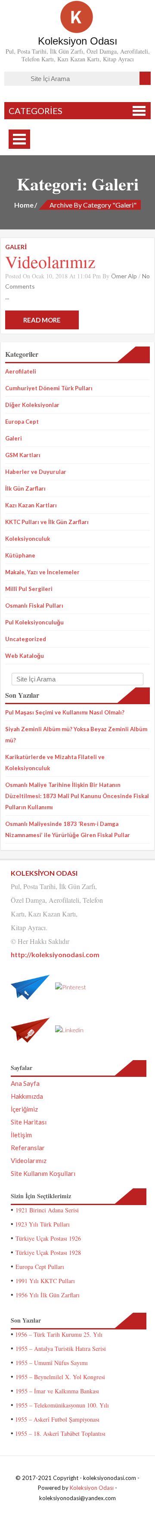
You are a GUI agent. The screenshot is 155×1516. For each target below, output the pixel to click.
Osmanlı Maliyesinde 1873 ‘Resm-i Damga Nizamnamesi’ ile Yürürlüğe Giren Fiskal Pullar (67, 829)
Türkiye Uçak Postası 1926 (48, 1238)
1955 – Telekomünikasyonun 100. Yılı (62, 1405)
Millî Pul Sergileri (29, 588)
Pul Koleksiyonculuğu (34, 622)
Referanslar (28, 1147)
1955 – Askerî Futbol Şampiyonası (57, 1419)
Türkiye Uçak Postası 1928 (48, 1252)
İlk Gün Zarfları (25, 488)
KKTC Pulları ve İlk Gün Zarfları (47, 521)
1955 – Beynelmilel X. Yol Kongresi (60, 1377)
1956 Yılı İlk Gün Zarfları (48, 1295)
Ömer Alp (124, 276)
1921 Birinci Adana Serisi (47, 1210)
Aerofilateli (20, 371)
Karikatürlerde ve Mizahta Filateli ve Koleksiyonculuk (55, 762)
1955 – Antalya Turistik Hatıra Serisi (61, 1348)
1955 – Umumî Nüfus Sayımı (52, 1363)
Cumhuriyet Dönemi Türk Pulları (49, 388)
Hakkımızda (27, 1096)
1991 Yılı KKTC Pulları (45, 1281)
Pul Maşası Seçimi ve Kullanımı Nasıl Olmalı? (64, 712)
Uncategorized (25, 639)
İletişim (21, 1135)
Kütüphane (20, 555)
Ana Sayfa (25, 1083)
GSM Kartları (22, 455)
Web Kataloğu (24, 655)
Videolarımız (50, 261)
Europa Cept (22, 421)
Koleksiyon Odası (92, 1487)
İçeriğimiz (24, 1109)
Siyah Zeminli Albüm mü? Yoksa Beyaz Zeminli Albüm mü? (76, 735)
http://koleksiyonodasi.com (55, 954)
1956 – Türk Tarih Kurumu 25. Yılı (58, 1334)
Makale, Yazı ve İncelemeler (42, 572)
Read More (42, 320)
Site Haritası (28, 1122)
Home (24, 205)
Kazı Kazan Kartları (31, 505)
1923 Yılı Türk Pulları (42, 1224)
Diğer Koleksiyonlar (32, 404)
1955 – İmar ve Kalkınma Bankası (57, 1391)
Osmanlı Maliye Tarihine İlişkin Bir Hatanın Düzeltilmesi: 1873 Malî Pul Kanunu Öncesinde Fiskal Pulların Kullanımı (77, 796)
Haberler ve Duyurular (35, 471)
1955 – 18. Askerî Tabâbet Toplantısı (60, 1433)
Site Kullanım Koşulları (43, 1173)
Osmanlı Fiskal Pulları (34, 605)
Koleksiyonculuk (27, 538)
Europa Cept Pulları (40, 1267)
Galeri (13, 438)
